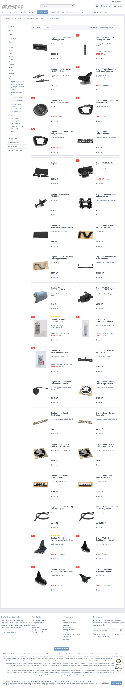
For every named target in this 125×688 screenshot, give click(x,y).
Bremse (13, 95)
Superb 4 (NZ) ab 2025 (16, 131)
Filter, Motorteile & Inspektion (16, 105)
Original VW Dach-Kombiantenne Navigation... (62, 539)
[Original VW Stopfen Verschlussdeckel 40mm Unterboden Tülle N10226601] (40, 109)
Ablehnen (105, 683)
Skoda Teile (12, 39)
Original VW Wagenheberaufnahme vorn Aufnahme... (62, 226)
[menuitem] (57, 6)
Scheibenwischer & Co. (17, 123)
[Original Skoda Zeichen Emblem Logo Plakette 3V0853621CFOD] (85, 453)
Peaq (10, 67)
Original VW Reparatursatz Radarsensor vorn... (106, 195)
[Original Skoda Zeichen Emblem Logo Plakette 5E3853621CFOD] (85, 391)
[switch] (119, 671)
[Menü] (122, 659)
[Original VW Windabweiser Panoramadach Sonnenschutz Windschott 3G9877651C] (85, 266)
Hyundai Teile (12, 139)
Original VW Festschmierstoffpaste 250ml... (104, 320)
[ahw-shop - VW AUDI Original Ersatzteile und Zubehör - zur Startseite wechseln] (13, 6)
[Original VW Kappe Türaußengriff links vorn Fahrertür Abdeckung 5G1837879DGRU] (40, 297)
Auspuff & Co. (14, 89)
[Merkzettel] (97, 6)
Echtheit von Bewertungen (71, 634)
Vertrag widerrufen (38, 632)
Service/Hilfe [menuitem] (118, 2)
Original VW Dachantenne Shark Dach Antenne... (106, 70)
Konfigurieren (116, 683)
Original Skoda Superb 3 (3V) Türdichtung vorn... (62, 508)
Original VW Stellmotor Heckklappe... (105, 164)
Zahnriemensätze (13, 143)
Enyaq (11, 48)
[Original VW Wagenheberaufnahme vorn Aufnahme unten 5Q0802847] (40, 234)
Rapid (11, 70)
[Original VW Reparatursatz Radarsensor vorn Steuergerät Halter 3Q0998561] (85, 203)
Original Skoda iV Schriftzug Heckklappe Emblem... (106, 226)
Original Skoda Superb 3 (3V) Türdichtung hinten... (107, 508)
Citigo (11, 42)
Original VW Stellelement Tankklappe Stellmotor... (105, 289)
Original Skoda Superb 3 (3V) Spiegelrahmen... (107, 101)
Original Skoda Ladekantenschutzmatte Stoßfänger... (60, 164)
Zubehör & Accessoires (17, 129)
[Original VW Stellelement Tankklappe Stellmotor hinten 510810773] (85, 297)
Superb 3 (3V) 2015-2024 (17, 87)
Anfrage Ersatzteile (38, 623)
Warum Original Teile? (15, 150)
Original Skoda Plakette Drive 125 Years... (60, 476)
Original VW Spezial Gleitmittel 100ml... (58, 320)
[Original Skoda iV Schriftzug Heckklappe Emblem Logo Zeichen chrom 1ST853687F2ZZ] (40, 266)
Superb (11, 79)
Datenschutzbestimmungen (112, 634)
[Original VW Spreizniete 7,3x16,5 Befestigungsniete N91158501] (40, 203)
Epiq (10, 50)
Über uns (65, 632)
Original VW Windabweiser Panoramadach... (106, 258)
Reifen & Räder (15, 118)
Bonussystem (12, 146)
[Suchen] (73, 6)
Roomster (12, 73)
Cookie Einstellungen (69, 623)
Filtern (37, 27)
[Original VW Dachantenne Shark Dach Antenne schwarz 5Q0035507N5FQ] (85, 78)
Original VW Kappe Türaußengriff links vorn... (61, 289)
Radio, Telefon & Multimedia (15, 114)
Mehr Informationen (51, 685)
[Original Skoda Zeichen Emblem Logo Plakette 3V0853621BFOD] (40, 453)
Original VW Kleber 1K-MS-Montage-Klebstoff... (106, 39)
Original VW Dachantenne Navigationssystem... (106, 570)
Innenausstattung (16, 111)
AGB (63, 620)
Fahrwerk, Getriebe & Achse (17, 101)
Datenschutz (66, 637)
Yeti (10, 134)
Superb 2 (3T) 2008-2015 (16, 84)
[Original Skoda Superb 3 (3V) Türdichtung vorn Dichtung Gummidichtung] (40, 516)
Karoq (11, 59)
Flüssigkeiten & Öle (16, 109)
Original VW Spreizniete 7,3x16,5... (60, 195)
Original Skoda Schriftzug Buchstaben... (106, 414)
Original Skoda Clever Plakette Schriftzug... (104, 476)
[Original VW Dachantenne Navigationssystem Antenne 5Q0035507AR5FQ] (85, 578)
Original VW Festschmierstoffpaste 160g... (59, 351)
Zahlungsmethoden (68, 630)
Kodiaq (11, 62)
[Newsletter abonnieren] (121, 630)
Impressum (66, 639)
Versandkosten (67, 627)
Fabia (10, 53)
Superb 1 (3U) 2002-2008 (17, 81)
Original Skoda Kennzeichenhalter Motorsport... (103, 133)
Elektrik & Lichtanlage (17, 97)
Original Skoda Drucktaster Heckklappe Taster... (61, 39)
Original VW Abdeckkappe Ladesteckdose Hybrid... (61, 383)
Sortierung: (93, 27)
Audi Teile (11, 27)
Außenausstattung (16, 92)
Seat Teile (11, 35)
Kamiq (11, 56)
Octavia (11, 65)
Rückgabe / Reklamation (40, 630)
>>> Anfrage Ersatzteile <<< (10, 632)
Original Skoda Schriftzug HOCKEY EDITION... (61, 70)
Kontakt (34, 625)
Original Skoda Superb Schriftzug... (59, 414)
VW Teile (11, 31)
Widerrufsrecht (67, 625)
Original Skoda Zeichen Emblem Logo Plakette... (105, 383)
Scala (10, 76)
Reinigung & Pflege (16, 121)
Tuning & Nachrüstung (17, 126)
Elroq (10, 45)
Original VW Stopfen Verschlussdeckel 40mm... (61, 101)
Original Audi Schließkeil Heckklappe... (105, 351)
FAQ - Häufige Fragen (39, 620)
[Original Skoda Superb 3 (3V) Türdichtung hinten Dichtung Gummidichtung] (85, 516)
